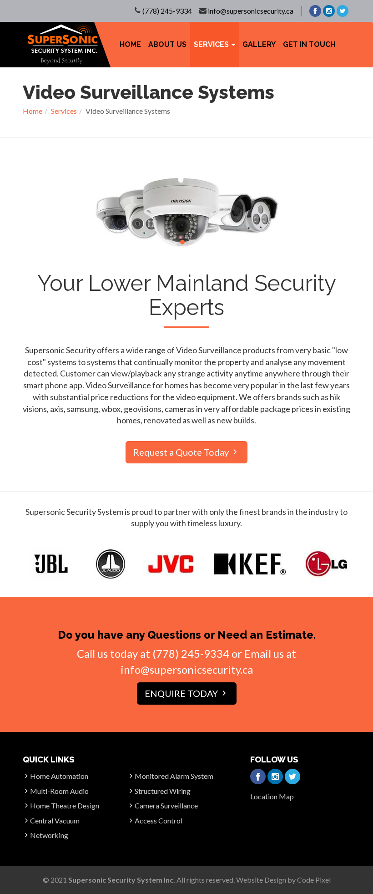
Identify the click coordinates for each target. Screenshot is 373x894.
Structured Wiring (163, 791)
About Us (167, 44)
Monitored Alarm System (174, 776)
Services (64, 111)
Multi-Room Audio (59, 791)
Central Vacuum (55, 820)
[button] (182, 242)
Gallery (259, 44)
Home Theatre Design (64, 805)
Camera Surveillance (166, 805)
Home (130, 44)
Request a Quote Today (182, 452)
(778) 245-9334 (167, 10)
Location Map (272, 796)
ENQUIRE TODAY (182, 693)
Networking (49, 835)
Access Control (158, 820)
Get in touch (309, 44)
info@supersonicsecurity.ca (250, 10)
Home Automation (59, 776)
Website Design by (283, 879)
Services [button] (212, 44)
